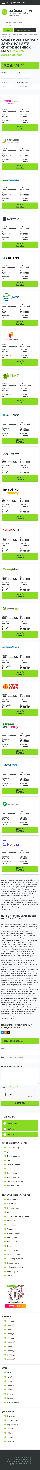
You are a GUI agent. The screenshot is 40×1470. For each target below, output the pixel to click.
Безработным (12, 1424)
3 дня (9, 1373)
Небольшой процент (15, 1267)
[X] (8, 1032)
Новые (9, 1276)
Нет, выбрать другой (25, 30)
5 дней (9, 1377)
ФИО (2, 1048)
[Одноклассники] (5, 1032)
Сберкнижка (12, 1173)
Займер (11, 1129)
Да (8, 30)
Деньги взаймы (13, 1237)
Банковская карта (14, 1147)
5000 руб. (10, 1338)
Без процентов (13, 1225)
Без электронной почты (16, 1254)
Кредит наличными (15, 1181)
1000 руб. (10, 1321)
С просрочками (13, 1250)
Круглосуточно (13, 1208)
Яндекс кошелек (13, 1156)
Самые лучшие (13, 1263)
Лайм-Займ (12, 1123)
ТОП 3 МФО (8, 1116)
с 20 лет (10, 1437)
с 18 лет (10, 1429)
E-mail (12, 1057)
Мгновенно (11, 1212)
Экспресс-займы (13, 1233)
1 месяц (10, 1389)
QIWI (8, 1152)
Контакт (10, 1160)
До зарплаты (12, 1220)
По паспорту (12, 1229)
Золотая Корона (13, 1164)
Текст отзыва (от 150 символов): (12, 1066)
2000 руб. (10, 1325)
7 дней (9, 1381)
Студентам (11, 1416)
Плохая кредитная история (18, 1216)
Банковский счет (13, 1177)
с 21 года (10, 1441)
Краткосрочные (13, 1398)
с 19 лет (10, 1433)
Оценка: (4, 1087)
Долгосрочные (13, 1402)
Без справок (11, 1246)
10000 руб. (11, 1342)
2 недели (10, 1385)
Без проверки (12, 1199)
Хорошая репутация (15, 1259)
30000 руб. (11, 1359)
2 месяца (10, 1394)
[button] (20, 127)
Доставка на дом (13, 1186)
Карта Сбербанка (13, 1169)
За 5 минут (11, 1203)
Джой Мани (13, 1134)
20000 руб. (11, 1350)
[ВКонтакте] (2, 1032)
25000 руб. (11, 1355)
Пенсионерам (12, 1420)
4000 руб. (10, 1334)
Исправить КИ (12, 1242)
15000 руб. (11, 1346)
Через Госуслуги (13, 1271)
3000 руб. (10, 1329)
